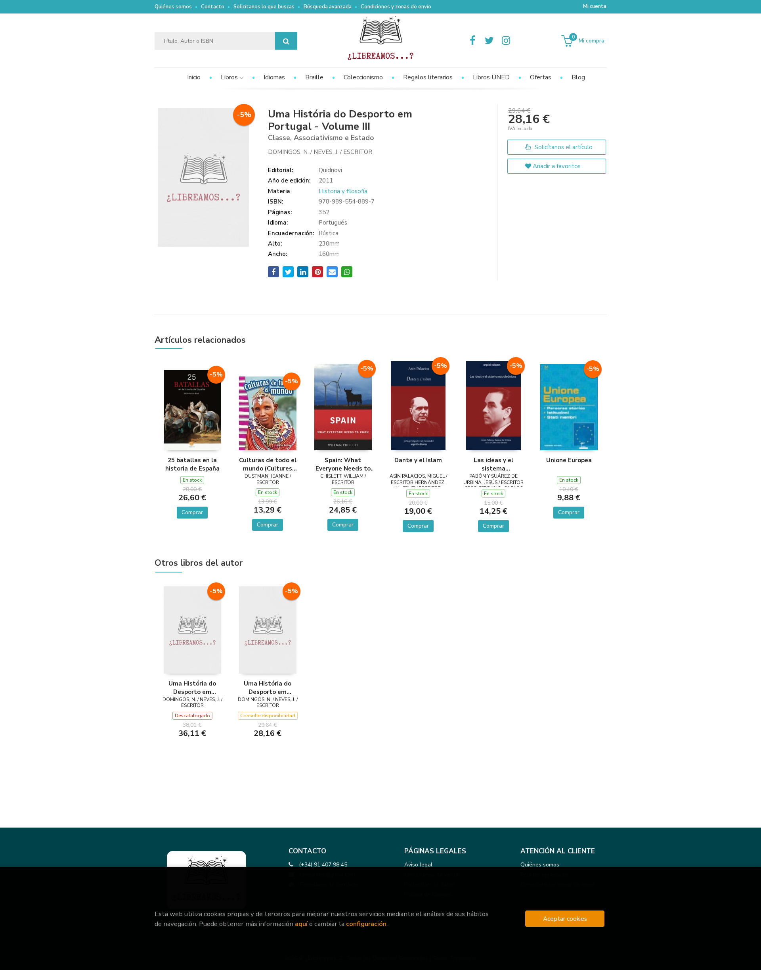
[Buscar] (286, 41)
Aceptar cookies (565, 918)
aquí (301, 923)
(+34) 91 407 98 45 (323, 864)
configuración (366, 923)
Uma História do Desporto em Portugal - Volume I (192, 687)
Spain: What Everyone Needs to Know (343, 464)
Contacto (212, 6)
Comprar (192, 512)
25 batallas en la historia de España (192, 464)
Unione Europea (569, 460)
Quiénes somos (173, 6)
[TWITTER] (489, 41)
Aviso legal (418, 864)
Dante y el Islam (418, 460)
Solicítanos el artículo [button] (563, 147)
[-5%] (192, 409)
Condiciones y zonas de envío (396, 6)
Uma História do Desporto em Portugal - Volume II (267, 687)
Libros (230, 77)
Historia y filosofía (343, 191)
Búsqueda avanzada (328, 6)
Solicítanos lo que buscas (263, 6)
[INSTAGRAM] (506, 41)
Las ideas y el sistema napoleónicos (493, 464)
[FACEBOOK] (472, 41)
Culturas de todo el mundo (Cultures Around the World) (267, 464)
